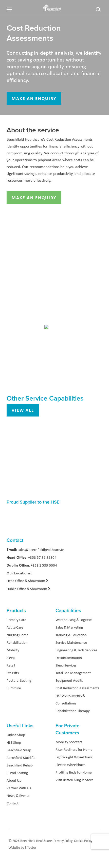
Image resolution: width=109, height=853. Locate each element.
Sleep (11, 657)
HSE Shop (14, 742)
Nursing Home (17, 634)
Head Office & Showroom (26, 580)
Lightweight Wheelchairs (74, 757)
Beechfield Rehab (20, 765)
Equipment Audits (69, 680)
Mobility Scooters (69, 741)
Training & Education (71, 634)
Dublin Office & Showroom (27, 588)
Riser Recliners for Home (74, 749)
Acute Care (15, 627)
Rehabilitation (17, 642)
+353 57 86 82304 (42, 557)
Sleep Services (66, 665)
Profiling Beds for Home (74, 772)
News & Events (18, 795)
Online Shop (16, 734)
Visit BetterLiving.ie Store (74, 779)
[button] (9, 9)
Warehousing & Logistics (74, 619)
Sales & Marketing (69, 627)
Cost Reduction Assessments (77, 688)
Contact (13, 803)
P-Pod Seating (17, 772)
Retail (11, 665)
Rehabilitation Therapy (73, 710)
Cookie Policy (83, 840)
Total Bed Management (73, 672)
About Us (14, 780)
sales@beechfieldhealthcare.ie (41, 549)
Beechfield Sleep (19, 750)
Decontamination (69, 657)
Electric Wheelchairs (70, 764)
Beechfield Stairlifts (21, 757)
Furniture (14, 688)
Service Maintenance (71, 642)
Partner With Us (19, 787)
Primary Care (16, 619)
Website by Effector (22, 847)
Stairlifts (13, 672)
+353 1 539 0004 (44, 565)
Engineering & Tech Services (76, 650)
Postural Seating (19, 680)
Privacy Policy (62, 840)
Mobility (13, 650)
